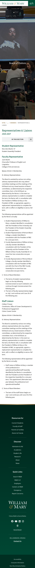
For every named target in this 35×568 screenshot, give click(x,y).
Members (13, 123)
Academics (17, 450)
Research (17, 457)
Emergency (17, 490)
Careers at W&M (17, 487)
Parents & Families (17, 430)
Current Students (17, 423)
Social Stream (18, 530)
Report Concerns (17, 494)
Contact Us (17, 541)
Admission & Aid (17, 447)
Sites (3, 123)
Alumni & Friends (17, 433)
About (17, 460)
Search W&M (17, 477)
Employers (17, 483)
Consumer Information (17, 563)
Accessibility (17, 559)
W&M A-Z (17, 480)
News (17, 463)
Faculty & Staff (17, 426)
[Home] (13, 3)
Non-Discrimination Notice (17, 566)
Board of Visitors (17, 63)
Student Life (17, 453)
